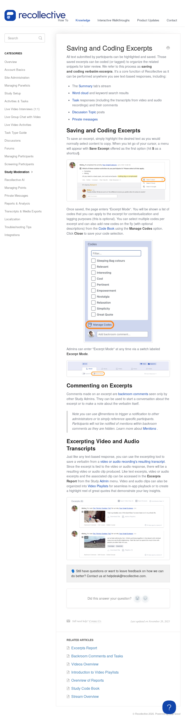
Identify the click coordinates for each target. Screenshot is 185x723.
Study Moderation (17, 172)
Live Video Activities (18, 124)
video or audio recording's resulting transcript (132, 461)
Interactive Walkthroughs (113, 20)
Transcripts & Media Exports (23, 211)
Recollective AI (15, 180)
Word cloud (80, 93)
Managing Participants (19, 156)
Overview (11, 62)
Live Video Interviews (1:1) (22, 109)
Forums (9, 148)
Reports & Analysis (17, 203)
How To (63, 20)
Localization (12, 219)
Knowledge (83, 20)
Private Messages (16, 195)
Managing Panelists (17, 85)
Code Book (106, 228)
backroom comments (133, 394)
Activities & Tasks (16, 101)
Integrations (12, 235)
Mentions (149, 428)
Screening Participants (19, 164)
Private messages (85, 119)
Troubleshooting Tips (18, 227)
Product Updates (148, 20)
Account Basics (15, 69)
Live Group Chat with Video (23, 117)
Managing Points (15, 187)
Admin (104, 481)
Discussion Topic (84, 112)
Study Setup (13, 93)
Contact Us (95, 621)
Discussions (13, 140)
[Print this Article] (168, 48)
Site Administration (17, 77)
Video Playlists (98, 486)
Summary (85, 86)
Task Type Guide (16, 132)
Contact (172, 20)
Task (75, 100)
